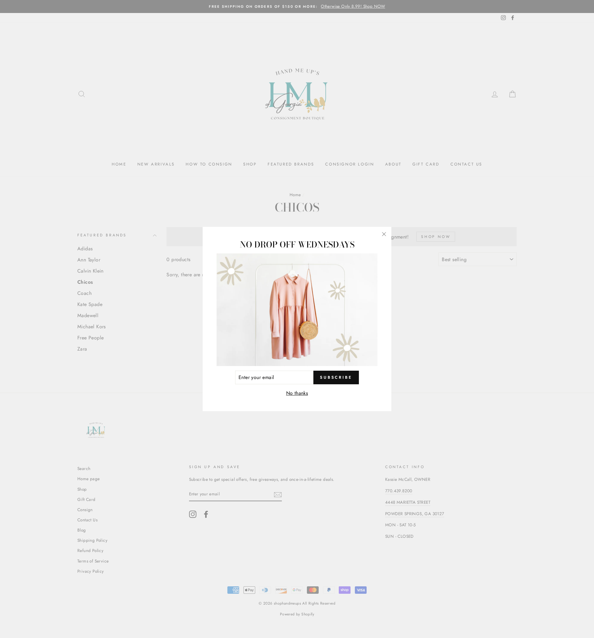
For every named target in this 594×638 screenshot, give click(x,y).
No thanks (297, 393)
